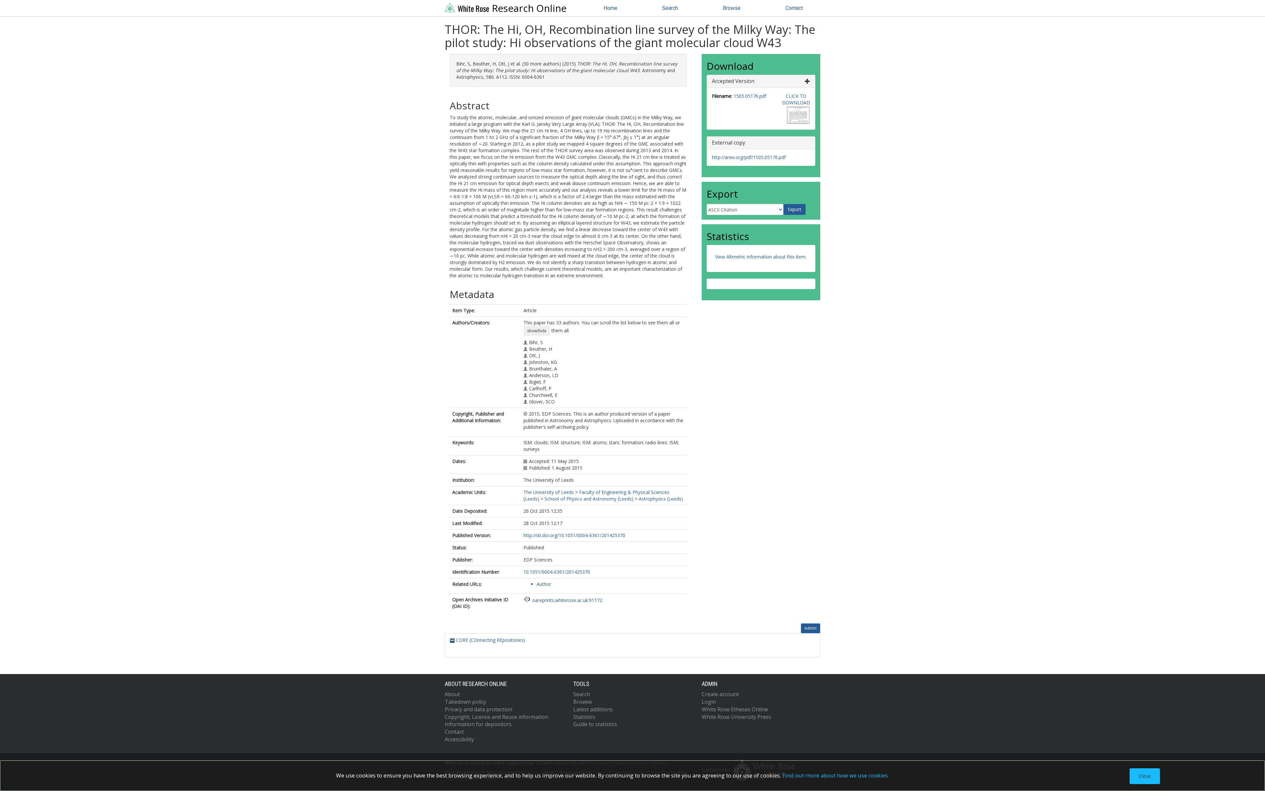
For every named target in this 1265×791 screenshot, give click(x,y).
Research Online (512, 8)
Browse (732, 8)
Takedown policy (465, 701)
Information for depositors (478, 724)
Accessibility (459, 739)
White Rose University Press (736, 717)
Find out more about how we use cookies (835, 775)
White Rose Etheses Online (735, 709)
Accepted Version (733, 81)
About (452, 694)
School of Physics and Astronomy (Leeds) (589, 499)
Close (1145, 776)
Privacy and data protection (478, 709)
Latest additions (593, 709)
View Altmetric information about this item (760, 257)
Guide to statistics (595, 724)
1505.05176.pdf (750, 96)
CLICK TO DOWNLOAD (796, 99)
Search (670, 8)
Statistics (584, 717)
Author (544, 584)
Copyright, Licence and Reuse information (496, 717)
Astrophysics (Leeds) (661, 499)
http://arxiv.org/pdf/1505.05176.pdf (749, 157)
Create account (720, 694)
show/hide (537, 331)
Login (709, 701)
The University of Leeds (548, 492)
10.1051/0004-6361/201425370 (556, 572)
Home (610, 8)
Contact (794, 8)
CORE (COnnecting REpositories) (490, 640)
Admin (810, 628)
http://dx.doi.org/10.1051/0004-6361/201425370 (574, 535)
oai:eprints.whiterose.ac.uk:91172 (567, 600)
